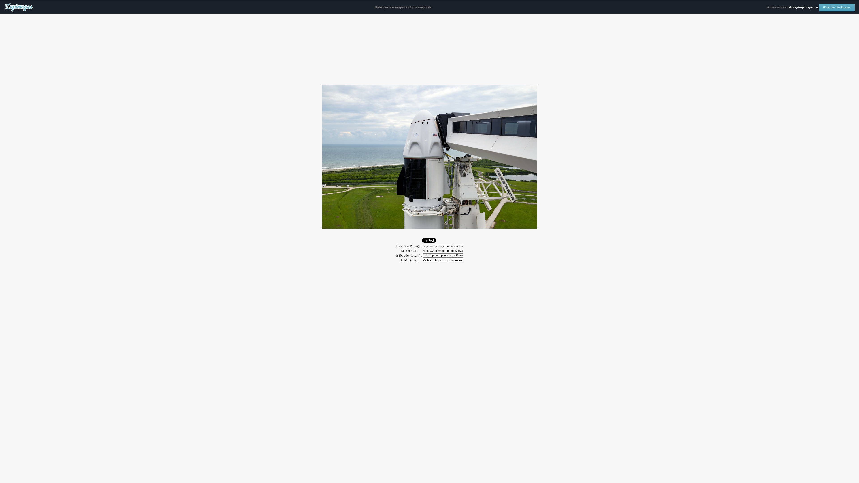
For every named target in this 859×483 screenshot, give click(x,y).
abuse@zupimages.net (803, 7)
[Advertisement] (429, 50)
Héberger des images (836, 7)
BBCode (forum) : (409, 255)
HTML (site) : (409, 260)
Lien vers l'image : (409, 246)
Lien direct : (409, 251)
